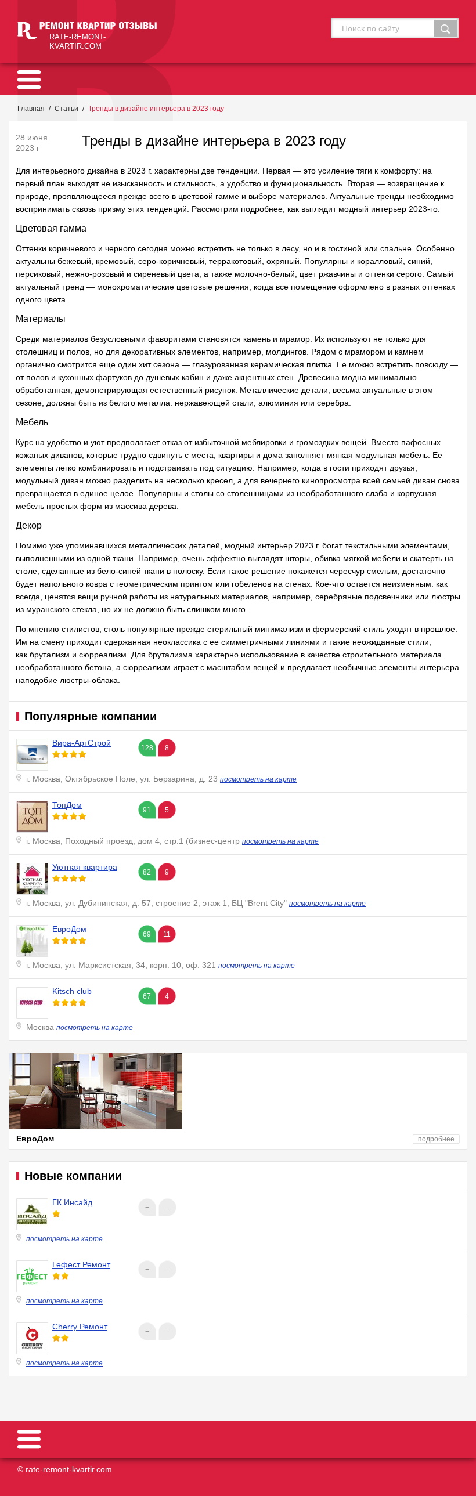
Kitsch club (72, 991)
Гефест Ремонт (81, 1264)
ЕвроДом (69, 929)
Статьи (66, 108)
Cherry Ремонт (79, 1326)
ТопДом (67, 805)
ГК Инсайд (72, 1202)
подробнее (436, 1139)
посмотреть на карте (258, 779)
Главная (31, 108)
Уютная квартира (84, 867)
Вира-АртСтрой (81, 742)
